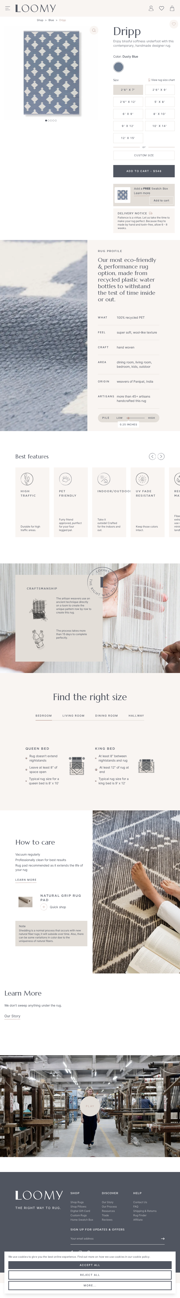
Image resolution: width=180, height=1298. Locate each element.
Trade (105, 1215)
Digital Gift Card (80, 1211)
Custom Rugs (78, 1215)
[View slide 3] (51, 120)
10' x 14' (160, 126)
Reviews (107, 1219)
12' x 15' (128, 138)
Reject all (90, 1275)
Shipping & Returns (145, 1211)
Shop (40, 20)
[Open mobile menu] (7, 8)
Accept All (90, 1265)
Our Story (12, 1016)
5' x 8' (160, 101)
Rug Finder (139, 1215)
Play (90, 1106)
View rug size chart (163, 80)
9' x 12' (128, 126)
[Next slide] (161, 456)
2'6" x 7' (128, 89)
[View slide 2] (48, 120)
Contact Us (140, 1202)
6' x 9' (128, 113)
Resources (108, 1211)
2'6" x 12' (128, 101)
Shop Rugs (77, 1202)
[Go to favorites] (161, 8)
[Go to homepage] (35, 8)
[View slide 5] (56, 120)
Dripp (62, 20)
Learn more (142, 193)
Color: (125, 56)
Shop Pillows (78, 1206)
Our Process (109, 1206)
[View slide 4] (53, 120)
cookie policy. (141, 1256)
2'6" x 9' (160, 89)
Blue (51, 20)
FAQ (135, 1206)
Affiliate (138, 1219)
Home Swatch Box (81, 1219)
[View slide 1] (46, 120)
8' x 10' (159, 113)
